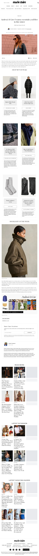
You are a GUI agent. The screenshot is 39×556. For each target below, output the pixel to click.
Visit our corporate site (34, 552)
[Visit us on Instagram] (13, 550)
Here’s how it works (30, 32)
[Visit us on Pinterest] (19, 550)
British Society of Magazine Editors (16, 350)
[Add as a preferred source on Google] (29, 550)
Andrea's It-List (5, 320)
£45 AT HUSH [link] (10, 206)
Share (4, 58)
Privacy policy (26, 545)
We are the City (30, 348)
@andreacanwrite (28, 356)
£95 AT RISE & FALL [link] (28, 155)
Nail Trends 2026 (34, 8)
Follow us (30, 58)
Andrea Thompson (12, 343)
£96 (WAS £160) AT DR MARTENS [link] (10, 158)
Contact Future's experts (19, 543)
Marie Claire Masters (18, 8)
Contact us (29, 543)
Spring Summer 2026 (26, 8)
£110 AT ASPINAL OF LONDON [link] (28, 209)
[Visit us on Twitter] (10, 550)
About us (9, 546)
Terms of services (14, 335)
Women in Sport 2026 (9, 8)
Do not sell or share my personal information (22, 546)
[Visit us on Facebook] (16, 550)
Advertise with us (17, 545)
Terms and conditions (6, 545)
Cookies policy (34, 545)
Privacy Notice (30, 335)
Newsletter (35, 58)
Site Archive (9, 543)
